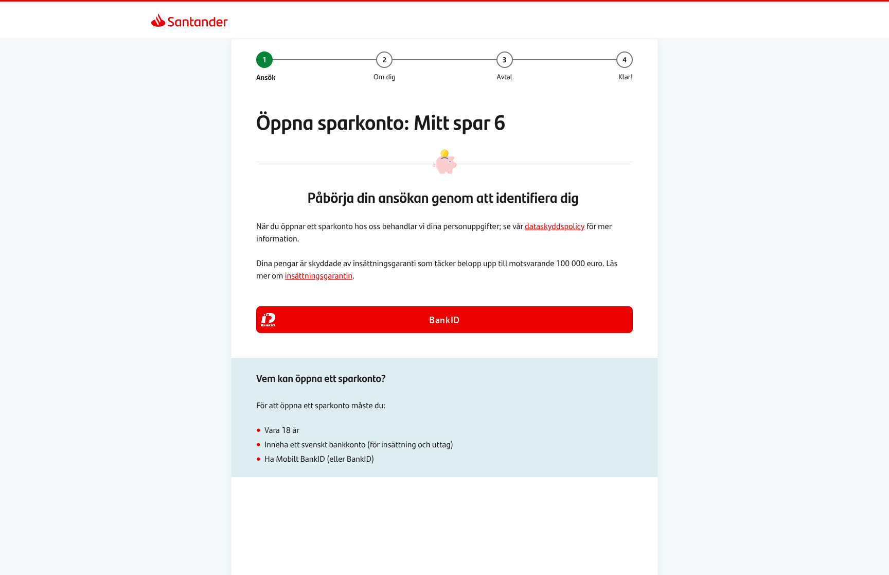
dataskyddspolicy (554, 226)
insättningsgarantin (318, 275)
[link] (158, 20)
